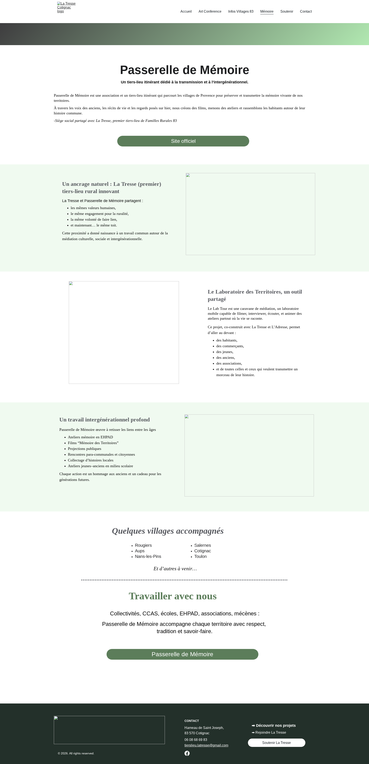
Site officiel (183, 141)
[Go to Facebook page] (187, 753)
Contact (306, 11)
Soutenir (286, 11)
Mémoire (267, 11)
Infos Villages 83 (240, 11)
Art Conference (210, 11)
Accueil (186, 11)
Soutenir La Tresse (276, 743)
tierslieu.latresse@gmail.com (206, 745)
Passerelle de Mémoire (182, 654)
